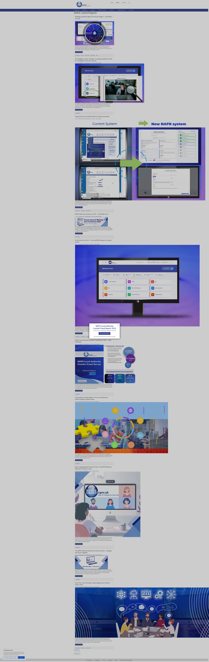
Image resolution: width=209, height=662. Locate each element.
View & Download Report (104, 333)
